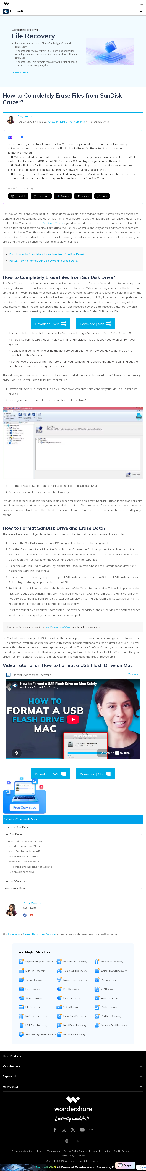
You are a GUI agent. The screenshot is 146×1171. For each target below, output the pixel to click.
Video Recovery (72, 1007)
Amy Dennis (25, 116)
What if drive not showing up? (25, 841)
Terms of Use (54, 1151)
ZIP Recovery (108, 988)
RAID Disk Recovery (74, 1034)
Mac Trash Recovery (112, 961)
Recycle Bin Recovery (75, 961)
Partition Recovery (111, 1016)
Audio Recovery (109, 998)
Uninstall (81, 1155)
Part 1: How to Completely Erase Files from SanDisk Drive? (46, 254)
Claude (85, 196)
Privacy (41, 1151)
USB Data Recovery (36, 1025)
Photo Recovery (110, 1007)
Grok (104, 196)
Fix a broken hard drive (21, 871)
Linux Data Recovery (74, 1016)
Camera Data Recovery (114, 970)
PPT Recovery (71, 988)
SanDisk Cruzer (53, 223)
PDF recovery (108, 979)
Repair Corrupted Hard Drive (41, 961)
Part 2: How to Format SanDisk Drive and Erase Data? (44, 260)
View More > (134, 674)
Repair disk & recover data (23, 861)
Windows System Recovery (40, 1034)
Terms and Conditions (23, 1151)
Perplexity (43, 196)
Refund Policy (67, 1155)
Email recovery (33, 988)
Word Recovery (34, 998)
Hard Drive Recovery (74, 1025)
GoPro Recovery (34, 979)
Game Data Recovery (75, 970)
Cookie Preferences (124, 1151)
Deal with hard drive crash (23, 856)
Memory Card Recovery (114, 1025)
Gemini (65, 196)
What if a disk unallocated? (24, 851)
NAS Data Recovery (36, 1016)
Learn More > (20, 72)
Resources (14, 934)
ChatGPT (20, 196)
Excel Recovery (71, 998)
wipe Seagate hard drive (57, 626)
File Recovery (32, 1007)
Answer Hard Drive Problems (66, 121)
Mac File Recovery (35, 970)
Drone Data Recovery (75, 979)
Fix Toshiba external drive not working (30, 866)
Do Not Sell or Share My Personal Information (87, 1151)
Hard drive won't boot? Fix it (24, 846)
